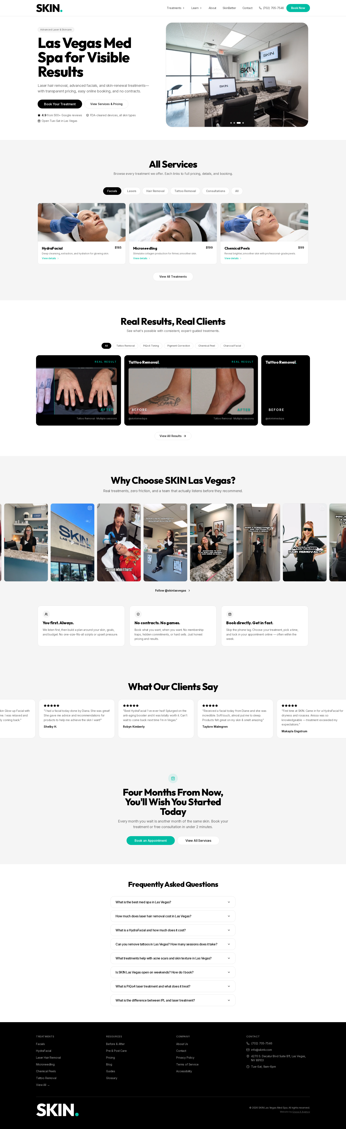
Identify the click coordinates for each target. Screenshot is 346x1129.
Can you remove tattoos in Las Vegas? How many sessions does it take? (166, 944)
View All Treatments (173, 276)
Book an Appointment (151, 841)
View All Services (198, 841)
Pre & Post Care (116, 1050)
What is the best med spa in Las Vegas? (143, 902)
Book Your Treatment (60, 104)
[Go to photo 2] (234, 123)
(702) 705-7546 (273, 8)
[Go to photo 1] (231, 123)
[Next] (304, 390)
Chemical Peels (46, 1071)
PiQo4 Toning (151, 345)
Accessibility (184, 1071)
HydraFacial (43, 1050)
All (237, 191)
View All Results (170, 436)
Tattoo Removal (185, 191)
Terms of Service (187, 1064)
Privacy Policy (185, 1057)
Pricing (110, 1057)
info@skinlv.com (261, 1049)
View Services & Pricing (106, 104)
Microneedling (45, 1064)
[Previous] (41, 390)
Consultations (215, 191)
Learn (195, 8)
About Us (182, 1044)
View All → (43, 1085)
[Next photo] (302, 74)
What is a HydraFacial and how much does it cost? (151, 930)
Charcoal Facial (232, 345)
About (212, 8)
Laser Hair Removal (48, 1057)
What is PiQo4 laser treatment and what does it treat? (153, 986)
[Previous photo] (172, 74)
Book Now (298, 8)
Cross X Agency (301, 1111)
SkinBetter (229, 8)
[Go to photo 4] (242, 123)
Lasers (131, 191)
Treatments (174, 8)
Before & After (115, 1044)
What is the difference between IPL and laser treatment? (155, 1000)
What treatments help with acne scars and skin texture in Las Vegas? (164, 958)
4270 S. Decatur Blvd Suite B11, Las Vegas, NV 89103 (278, 1058)
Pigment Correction (178, 345)
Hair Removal (155, 191)
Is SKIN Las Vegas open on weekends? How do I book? (155, 972)
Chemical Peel (206, 345)
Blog (109, 1064)
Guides (110, 1071)
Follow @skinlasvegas (170, 590)
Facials (112, 191)
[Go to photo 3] (237, 123)
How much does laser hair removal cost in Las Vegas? (153, 916)
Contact (247, 8)
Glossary (111, 1078)
